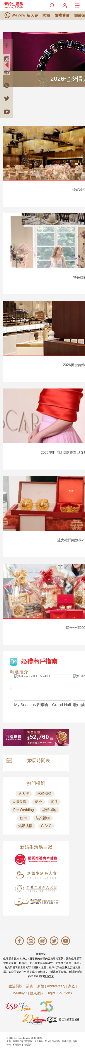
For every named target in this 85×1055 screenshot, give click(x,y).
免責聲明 (49, 976)
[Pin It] (6, 85)
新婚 (40, 986)
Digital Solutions (59, 993)
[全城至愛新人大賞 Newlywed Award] (36, 888)
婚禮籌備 (62, 15)
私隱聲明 (17, 1044)
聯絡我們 (66, 1041)
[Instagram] (6, 58)
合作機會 (38, 1041)
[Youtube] (6, 111)
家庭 (71, 986)
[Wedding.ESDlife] (13, 5)
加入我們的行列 (52, 1041)
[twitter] (6, 98)
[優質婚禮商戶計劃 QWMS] (36, 859)
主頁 (9, 1041)
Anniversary (56, 986)
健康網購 (37, 993)
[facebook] (6, 45)
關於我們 (17, 1041)
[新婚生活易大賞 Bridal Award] (36, 875)
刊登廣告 (28, 1041)
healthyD (20, 993)
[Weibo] (6, 72)
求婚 (46, 15)
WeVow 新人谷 (25, 15)
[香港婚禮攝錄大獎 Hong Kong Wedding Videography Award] (36, 902)
